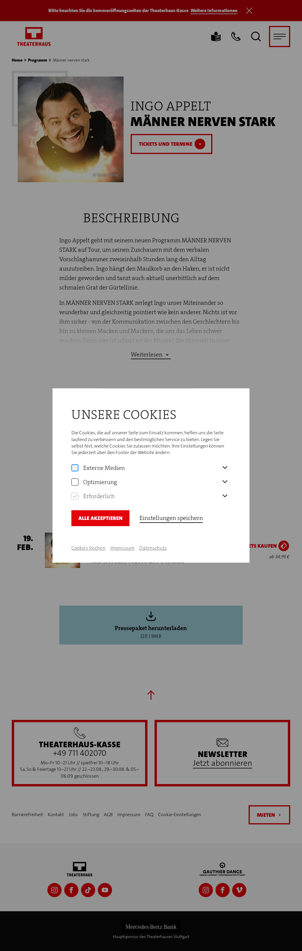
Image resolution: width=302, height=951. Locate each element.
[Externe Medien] (74, 467)
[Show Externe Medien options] (225, 468)
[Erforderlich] (74, 496)
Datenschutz (153, 548)
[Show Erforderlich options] (225, 496)
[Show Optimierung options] (225, 482)
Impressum (122, 548)
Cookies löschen (88, 548)
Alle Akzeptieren (100, 518)
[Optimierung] (74, 482)
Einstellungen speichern (171, 518)
